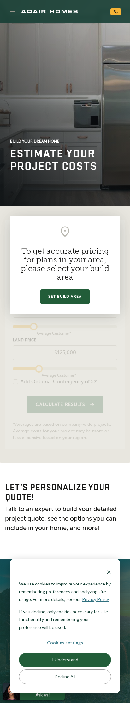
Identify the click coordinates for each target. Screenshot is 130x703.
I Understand (65, 659)
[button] (12, 11)
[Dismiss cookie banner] (109, 572)
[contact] (115, 11)
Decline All (65, 676)
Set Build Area (65, 296)
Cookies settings (65, 642)
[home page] (49, 11)
